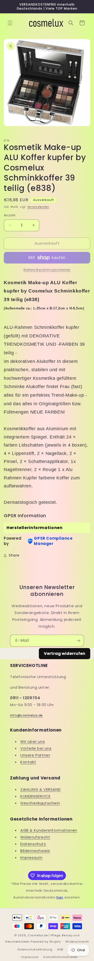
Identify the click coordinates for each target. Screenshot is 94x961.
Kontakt (28, 762)
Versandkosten (38, 207)
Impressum (31, 857)
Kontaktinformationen (60, 957)
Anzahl (9, 215)
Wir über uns (32, 741)
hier (59, 897)
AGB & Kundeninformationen (48, 830)
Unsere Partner (35, 755)
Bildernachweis (35, 850)
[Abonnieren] (78, 641)
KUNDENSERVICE (35, 796)
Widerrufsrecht (35, 837)
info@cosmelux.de (26, 715)
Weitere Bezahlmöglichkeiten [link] (47, 270)
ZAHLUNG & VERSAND (40, 789)
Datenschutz (33, 844)
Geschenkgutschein (40, 803)
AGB (60, 949)
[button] (10, 22)
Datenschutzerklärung (35, 949)
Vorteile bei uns (36, 748)
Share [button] (14, 555)
